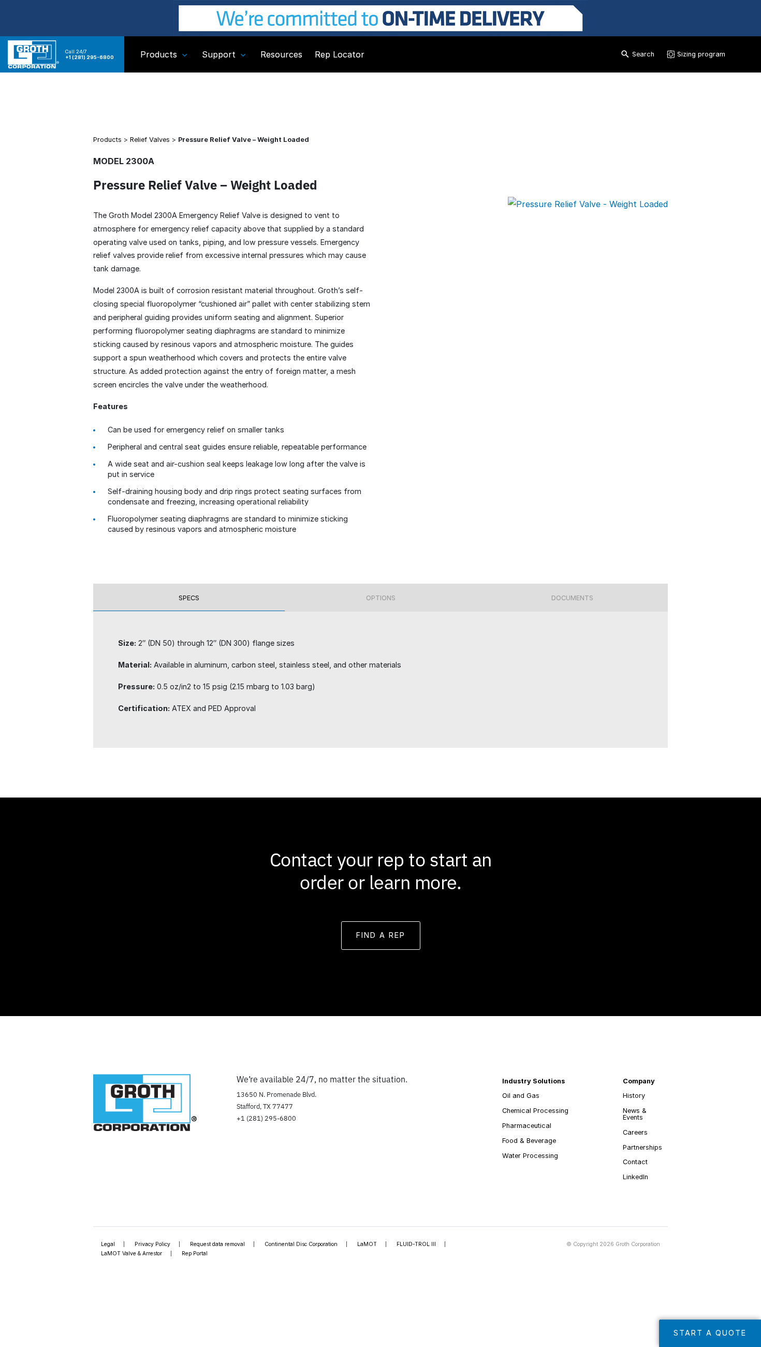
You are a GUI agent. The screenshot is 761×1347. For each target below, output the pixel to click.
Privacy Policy (152, 1244)
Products (158, 54)
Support (219, 54)
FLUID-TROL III (416, 1244)
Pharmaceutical (526, 1125)
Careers (635, 1132)
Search (643, 54)
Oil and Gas (520, 1095)
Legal (108, 1244)
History (634, 1095)
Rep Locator (339, 54)
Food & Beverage (529, 1141)
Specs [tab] (189, 598)
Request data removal (217, 1244)
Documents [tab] (572, 598)
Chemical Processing (535, 1110)
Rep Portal (195, 1253)
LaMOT (367, 1244)
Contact (635, 1162)
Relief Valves (150, 139)
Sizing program (701, 54)
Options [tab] (381, 598)
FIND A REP (380, 935)
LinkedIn (635, 1177)
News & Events (635, 1114)
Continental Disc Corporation (301, 1244)
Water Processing (530, 1156)
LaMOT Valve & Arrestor (131, 1253)
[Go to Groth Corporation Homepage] (145, 1101)
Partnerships (642, 1147)
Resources (281, 54)
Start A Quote (710, 1332)
